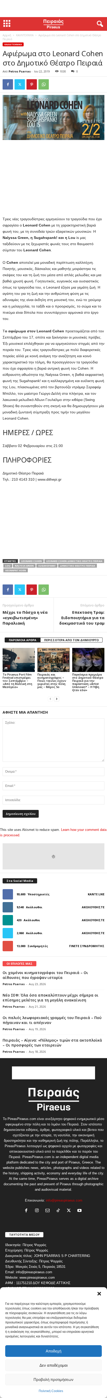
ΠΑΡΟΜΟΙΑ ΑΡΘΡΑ (22, 640)
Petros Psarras (20, 71)
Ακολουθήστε (93, 907)
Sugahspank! (47, 565)
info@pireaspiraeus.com (64, 1200)
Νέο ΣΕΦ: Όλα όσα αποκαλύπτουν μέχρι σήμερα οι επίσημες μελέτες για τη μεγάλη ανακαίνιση (50, 997)
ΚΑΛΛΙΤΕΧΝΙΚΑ (25, 35)
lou (7, 565)
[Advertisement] (53, 8)
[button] (99, 1293)
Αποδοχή (53, 1351)
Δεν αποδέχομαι (53, 1365)
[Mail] (48, 1211)
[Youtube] (80, 1211)
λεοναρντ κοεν (15, 570)
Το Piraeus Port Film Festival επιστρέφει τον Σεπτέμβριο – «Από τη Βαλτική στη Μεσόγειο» (17, 680)
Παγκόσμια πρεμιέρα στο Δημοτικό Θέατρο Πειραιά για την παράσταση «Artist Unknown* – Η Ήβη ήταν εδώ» (87, 682)
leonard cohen (31, 561)
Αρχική (7, 35)
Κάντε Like (96, 894)
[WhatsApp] (43, 84)
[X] (20, 84)
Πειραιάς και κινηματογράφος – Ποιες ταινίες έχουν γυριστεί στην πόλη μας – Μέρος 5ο (51, 680)
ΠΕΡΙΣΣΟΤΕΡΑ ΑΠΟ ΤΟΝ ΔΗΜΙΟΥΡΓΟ (71, 640)
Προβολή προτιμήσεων (53, 1379)
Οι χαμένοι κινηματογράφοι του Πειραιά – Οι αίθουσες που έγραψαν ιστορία (45, 975)
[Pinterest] (31, 84)
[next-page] (56, 698)
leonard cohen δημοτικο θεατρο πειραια (74, 561)
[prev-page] (50, 698)
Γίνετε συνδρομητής (86, 946)
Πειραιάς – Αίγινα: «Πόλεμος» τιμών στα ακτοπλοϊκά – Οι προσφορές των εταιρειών (52, 1043)
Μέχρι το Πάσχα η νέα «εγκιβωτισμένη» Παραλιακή (25, 618)
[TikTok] (59, 1211)
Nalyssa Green (24, 565)
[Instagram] (38, 1211)
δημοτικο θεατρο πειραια (77, 565)
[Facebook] (8, 84)
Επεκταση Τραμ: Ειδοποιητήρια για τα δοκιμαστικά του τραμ (81, 618)
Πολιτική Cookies (51, 1391)
